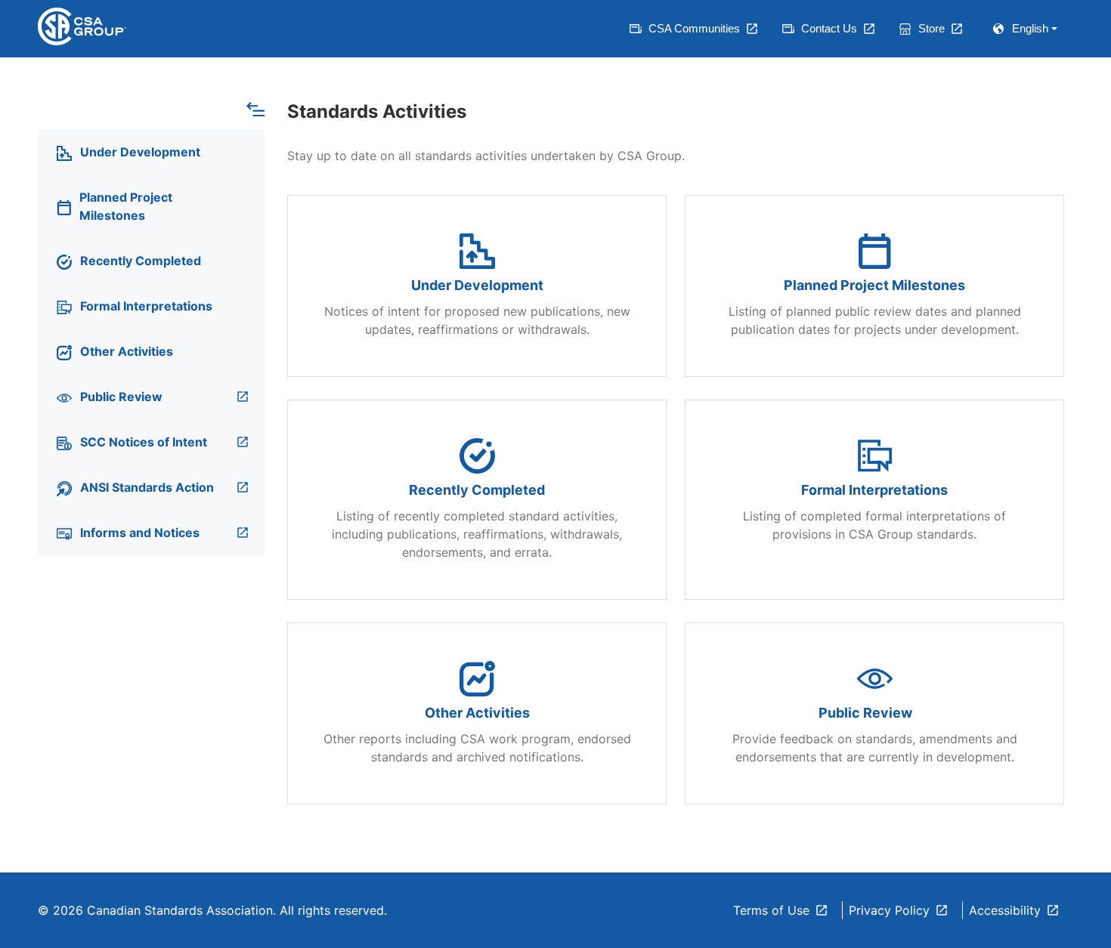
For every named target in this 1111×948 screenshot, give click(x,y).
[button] (255, 108)
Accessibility (1005, 910)
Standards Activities (376, 112)
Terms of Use (771, 910)
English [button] (1030, 28)
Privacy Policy (889, 910)
